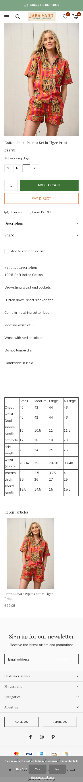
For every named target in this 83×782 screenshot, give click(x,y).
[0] (75, 16)
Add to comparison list (27, 251)
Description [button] (13, 223)
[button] (6, 16)
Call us (21, 721)
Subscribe (65, 659)
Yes (37, 769)
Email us (60, 721)
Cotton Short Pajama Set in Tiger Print (28, 596)
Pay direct (42, 198)
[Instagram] (42, 737)
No (57, 769)
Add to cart (49, 185)
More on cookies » (42, 777)
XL (35, 168)
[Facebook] (30, 737)
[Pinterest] (53, 737)
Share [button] (9, 235)
